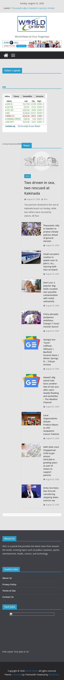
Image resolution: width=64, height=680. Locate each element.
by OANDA (18, 144)
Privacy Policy (9, 584)
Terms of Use (9, 590)
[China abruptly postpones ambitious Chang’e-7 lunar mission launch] (31, 322)
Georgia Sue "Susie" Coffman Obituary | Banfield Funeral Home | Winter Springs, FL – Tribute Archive (51, 352)
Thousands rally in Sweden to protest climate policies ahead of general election (51, 233)
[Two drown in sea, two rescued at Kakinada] (42, 161)
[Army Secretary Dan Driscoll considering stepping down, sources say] (31, 496)
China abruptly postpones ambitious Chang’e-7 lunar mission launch (51, 320)
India (27, 176)
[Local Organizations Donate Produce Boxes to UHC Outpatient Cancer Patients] (31, 427)
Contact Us (8, 597)
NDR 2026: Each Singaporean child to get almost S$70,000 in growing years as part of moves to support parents (51, 461)
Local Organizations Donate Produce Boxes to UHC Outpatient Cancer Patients (51, 424)
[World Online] (6, 55)
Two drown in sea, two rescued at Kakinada (39, 188)
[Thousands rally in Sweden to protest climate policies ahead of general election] (31, 235)
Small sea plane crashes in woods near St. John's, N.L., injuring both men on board (51, 262)
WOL (46, 199)
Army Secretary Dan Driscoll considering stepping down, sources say (51, 494)
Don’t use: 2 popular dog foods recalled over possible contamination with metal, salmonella (50, 292)
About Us (7, 578)
